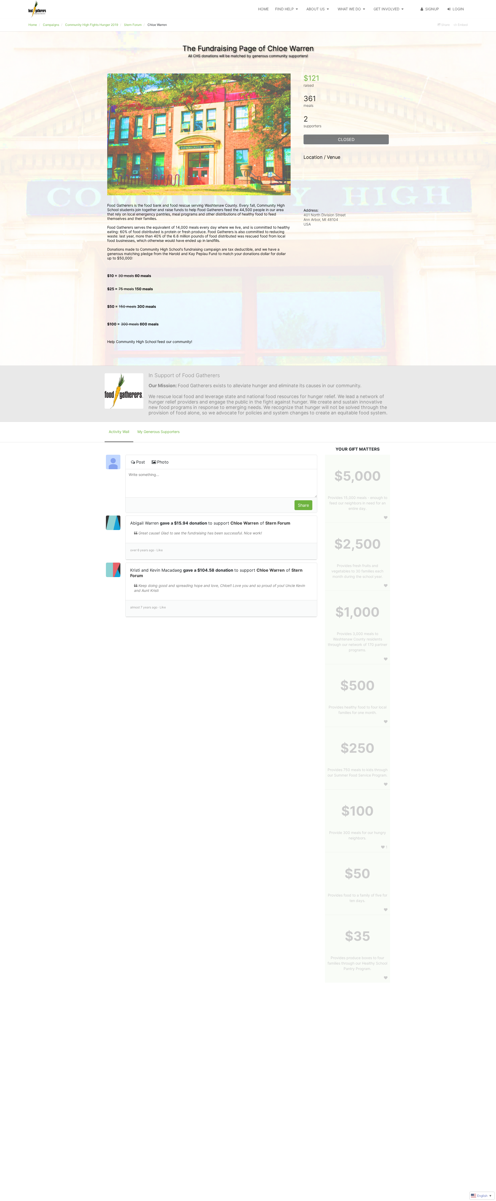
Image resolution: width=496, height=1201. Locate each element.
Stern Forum (277, 523)
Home (263, 9)
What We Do (349, 9)
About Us (315, 9)
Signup (432, 9)
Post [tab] (140, 462)
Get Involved (386, 9)
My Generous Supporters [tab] (158, 431)
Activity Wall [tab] (119, 431)
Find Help (284, 9)
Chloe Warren (244, 523)
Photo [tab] (163, 462)
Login (458, 9)
